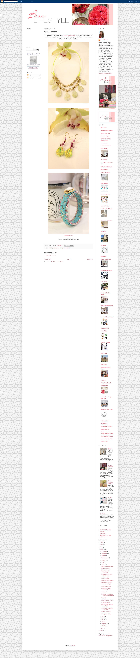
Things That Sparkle (106, 383)
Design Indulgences (106, 146)
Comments (31, 78)
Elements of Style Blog (107, 130)
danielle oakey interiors (107, 317)
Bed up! (110, 448)
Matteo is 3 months (106, 611)
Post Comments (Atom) (57, 262)
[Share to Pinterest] (73, 246)
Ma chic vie (104, 353)
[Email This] (65, 246)
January (104, 625)
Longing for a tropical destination (106, 575)
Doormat (103, 598)
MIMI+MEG (103, 256)
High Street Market (106, 259)
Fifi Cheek (103, 245)
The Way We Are (105, 206)
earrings (55, 248)
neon (69, 248)
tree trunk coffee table (105, 529)
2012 (101, 549)
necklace (66, 248)
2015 (101, 542)
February (104, 623)
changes (102, 513)
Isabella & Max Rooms (107, 436)
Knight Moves (104, 385)
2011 (101, 628)
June (103, 564)
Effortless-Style (105, 136)
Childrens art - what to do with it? (107, 605)
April (103, 619)
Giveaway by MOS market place (106, 589)
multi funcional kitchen (107, 600)
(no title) (110, 497)
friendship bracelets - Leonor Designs (106, 583)
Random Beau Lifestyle (107, 580)
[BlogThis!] (67, 246)
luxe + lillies (104, 331)
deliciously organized (106, 220)
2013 (101, 547)
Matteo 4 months (105, 568)
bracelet (50, 248)
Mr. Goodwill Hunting (106, 270)
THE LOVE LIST (105, 328)
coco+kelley (104, 159)
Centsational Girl (105, 133)
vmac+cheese (104, 169)
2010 (101, 630)
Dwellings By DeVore (106, 209)
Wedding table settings (107, 566)
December (104, 551)
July (103, 562)
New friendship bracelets (105, 571)
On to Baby (104, 364)
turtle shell (102, 533)
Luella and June (105, 421)
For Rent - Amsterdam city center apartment (107, 595)
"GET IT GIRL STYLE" (106, 439)
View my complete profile (105, 73)
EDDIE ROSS (104, 423)
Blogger (73, 645)
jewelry (61, 248)
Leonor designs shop (69, 35)
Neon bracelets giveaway (110, 482)
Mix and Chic (104, 143)
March (103, 621)
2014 (101, 544)
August (104, 560)
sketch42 (103, 231)
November (104, 553)
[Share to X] (69, 246)
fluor (58, 248)
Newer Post (48, 259)
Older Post (89, 259)
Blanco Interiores (105, 172)
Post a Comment (51, 256)
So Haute (103, 380)
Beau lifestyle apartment (110, 465)
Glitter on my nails (106, 586)
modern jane (104, 281)
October (104, 555)
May (103, 616)
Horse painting (105, 578)
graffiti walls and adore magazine (107, 608)
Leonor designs (105, 602)
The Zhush (103, 127)
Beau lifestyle (104, 40)
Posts (30, 75)
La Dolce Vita (104, 441)
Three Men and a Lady (106, 409)
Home (68, 259)
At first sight (104, 592)
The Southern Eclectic (106, 426)
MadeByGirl (104, 234)
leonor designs (69, 235)
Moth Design (104, 148)
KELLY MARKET (105, 429)
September (105, 558)
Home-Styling (104, 183)
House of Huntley (105, 342)
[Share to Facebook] (71, 246)
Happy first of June (106, 614)
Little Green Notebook (106, 166)
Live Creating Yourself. (107, 305)
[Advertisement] (32, 109)
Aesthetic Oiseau (105, 195)
